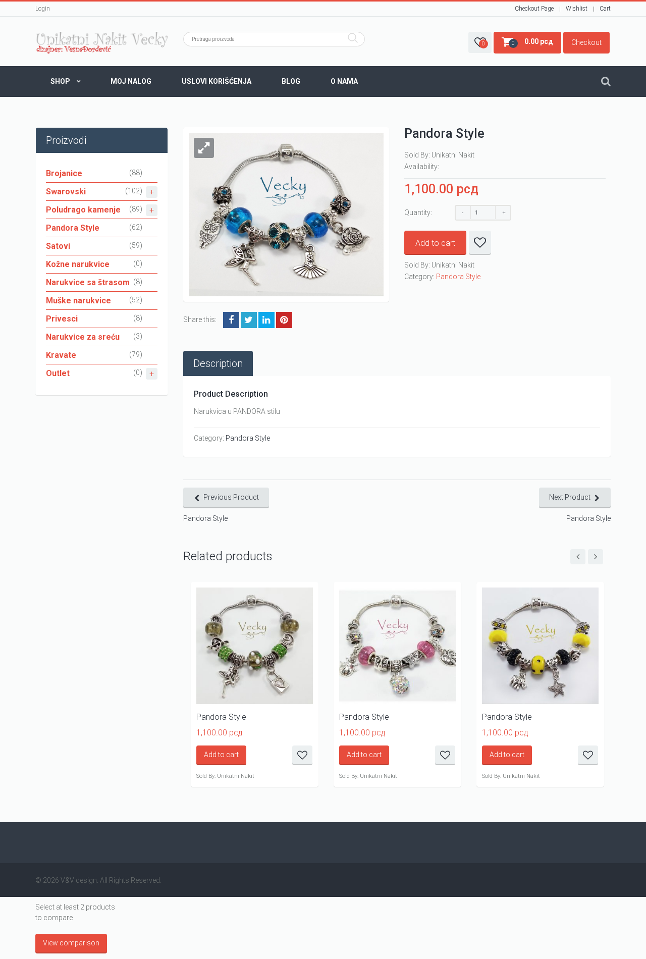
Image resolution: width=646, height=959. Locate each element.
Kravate (61, 355)
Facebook (231, 320)
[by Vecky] (101, 43)
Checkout (586, 42)
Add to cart (435, 243)
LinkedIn (266, 320)
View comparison (71, 943)
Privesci (62, 319)
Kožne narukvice (78, 264)
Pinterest (284, 320)
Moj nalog (131, 81)
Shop (60, 81)
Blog (291, 81)
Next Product (569, 497)
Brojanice (64, 173)
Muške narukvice (78, 300)
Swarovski (66, 191)
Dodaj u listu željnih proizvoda (480, 243)
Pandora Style (72, 228)
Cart (605, 8)
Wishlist (576, 8)
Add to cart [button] (221, 755)
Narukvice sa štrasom (88, 282)
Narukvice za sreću (83, 337)
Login (42, 8)
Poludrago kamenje (83, 210)
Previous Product (231, 497)
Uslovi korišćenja (216, 81)
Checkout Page (534, 8)
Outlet (58, 373)
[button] (204, 148)
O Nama (344, 81)
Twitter (249, 320)
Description (218, 363)
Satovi (58, 246)
